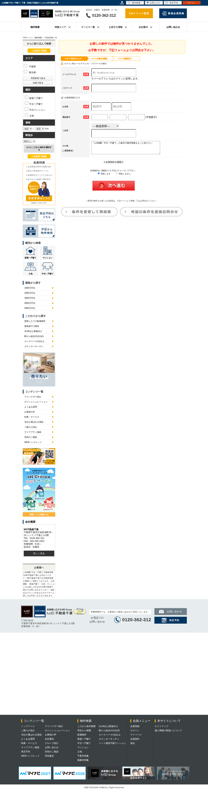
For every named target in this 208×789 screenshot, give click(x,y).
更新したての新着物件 (35, 321)
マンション (47, 258)
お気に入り (155, 3)
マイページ (136, 734)
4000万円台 (29, 303)
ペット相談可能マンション (112, 743)
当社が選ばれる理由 (33, 422)
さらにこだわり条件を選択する (39, 148)
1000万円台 (29, 288)
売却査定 (49, 756)
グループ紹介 (51, 743)
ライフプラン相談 (32, 432)
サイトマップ (161, 726)
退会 (132, 743)
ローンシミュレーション (36, 402)
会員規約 (134, 739)
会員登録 (134, 726)
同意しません (124, 174)
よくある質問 (30, 407)
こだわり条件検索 (86, 726)
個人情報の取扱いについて (168, 730)
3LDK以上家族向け (33, 331)
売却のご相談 (30, 437)
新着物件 (81, 734)
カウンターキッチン (33, 346)
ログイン (134, 730)
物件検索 (35, 27)
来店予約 (25, 751)
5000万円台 (29, 308)
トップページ (28, 726)
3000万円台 (29, 298)
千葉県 (32, 66)
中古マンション (37, 110)
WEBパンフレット (33, 442)
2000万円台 (29, 293)
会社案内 (49, 739)
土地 (31, 115)
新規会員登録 (176, 13)
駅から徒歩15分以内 (34, 336)
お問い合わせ (173, 27)
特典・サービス (31, 417)
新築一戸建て (36, 98)
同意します (105, 174)
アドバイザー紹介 (32, 397)
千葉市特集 (83, 756)
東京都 (32, 72)
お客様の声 (29, 412)
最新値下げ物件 (31, 326)
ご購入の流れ (30, 427)
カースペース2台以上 (34, 341)
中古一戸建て (36, 104)
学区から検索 (84, 730)
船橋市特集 (83, 760)
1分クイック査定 (139, 13)
